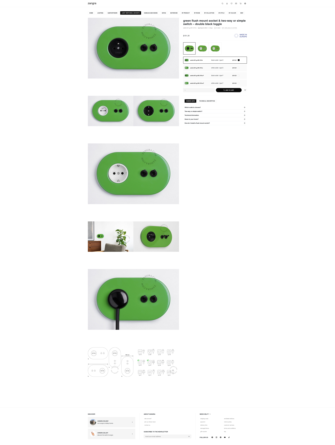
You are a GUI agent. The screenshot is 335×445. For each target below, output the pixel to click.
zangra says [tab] (190, 101)
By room (197, 13)
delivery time (203, 425)
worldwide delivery (229, 418)
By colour (232, 13)
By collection (209, 13)
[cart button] (241, 3)
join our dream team (150, 422)
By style (221, 13)
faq (225, 431)
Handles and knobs (150, 13)
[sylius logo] (92, 3)
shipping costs (204, 418)
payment (202, 422)
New (241, 13)
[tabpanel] (215, 115)
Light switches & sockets (131, 13)
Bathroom (173, 13)
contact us (147, 425)
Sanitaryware (112, 13)
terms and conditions (230, 428)
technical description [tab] (207, 101)
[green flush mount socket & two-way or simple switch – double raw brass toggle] (215, 48)
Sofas (164, 13)
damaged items (204, 428)
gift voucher (203, 431)
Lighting (100, 13)
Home (91, 13)
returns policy (228, 422)
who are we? (148, 418)
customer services (229, 425)
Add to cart (230, 90)
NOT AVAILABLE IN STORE (229, 28)
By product (186, 13)
